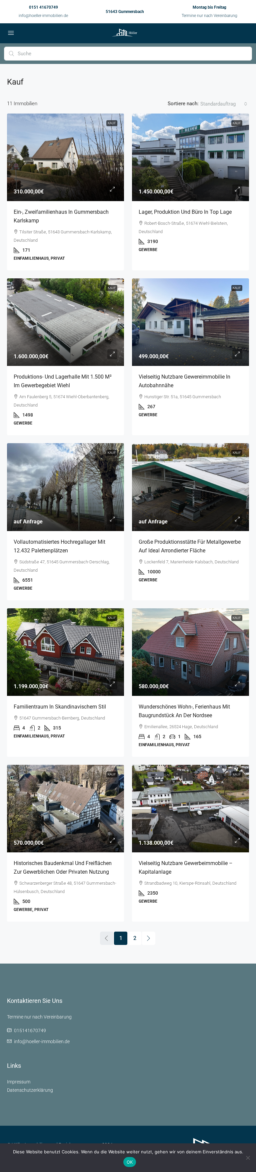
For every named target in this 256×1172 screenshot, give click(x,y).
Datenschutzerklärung (30, 1090)
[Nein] (247, 1157)
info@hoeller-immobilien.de (43, 15)
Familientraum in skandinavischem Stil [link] (60, 707)
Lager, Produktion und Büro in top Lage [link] (185, 212)
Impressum (18, 1081)
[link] (65, 157)
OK (130, 1162)
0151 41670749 (43, 7)
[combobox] (223, 104)
